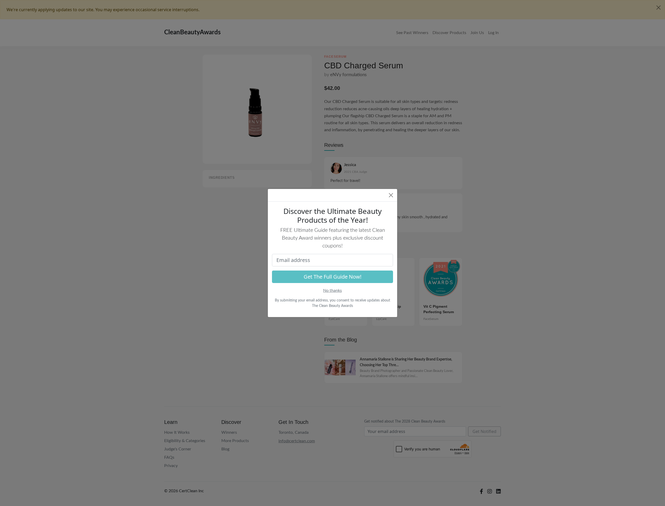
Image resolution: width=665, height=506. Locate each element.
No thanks (332, 290)
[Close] (391, 195)
